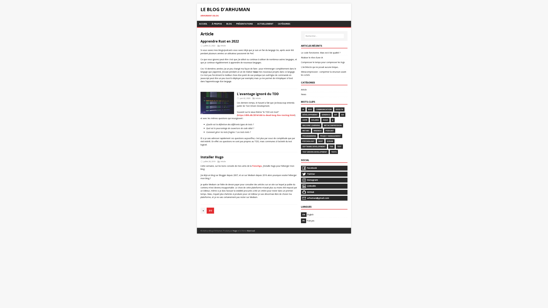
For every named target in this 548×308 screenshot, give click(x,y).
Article (223, 45)
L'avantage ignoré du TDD (258, 94)
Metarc (306, 130)
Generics (326, 115)
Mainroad (251, 231)
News (303, 94)
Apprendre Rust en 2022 (220, 41)
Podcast (330, 130)
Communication (324, 109)
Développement (310, 115)
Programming (309, 136)
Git (335, 115)
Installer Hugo (212, 157)
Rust (320, 141)
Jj (332, 120)
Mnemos (318, 130)
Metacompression (333, 125)
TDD (331, 146)
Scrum (330, 141)
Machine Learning (311, 125)
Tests (334, 152)
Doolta (339, 109)
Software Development (314, 146)
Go (342, 115)
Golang (315, 120)
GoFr (304, 120)
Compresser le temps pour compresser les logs (323, 62)
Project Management (330, 136)
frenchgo (257, 166)
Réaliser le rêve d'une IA (312, 57)
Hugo (325, 120)
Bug (310, 109)
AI (303, 109)
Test (339, 146)
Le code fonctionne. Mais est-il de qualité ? (320, 52)
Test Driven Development (314, 152)
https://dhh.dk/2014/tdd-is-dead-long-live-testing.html (266, 115)
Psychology (308, 141)
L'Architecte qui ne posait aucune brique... (320, 67)
